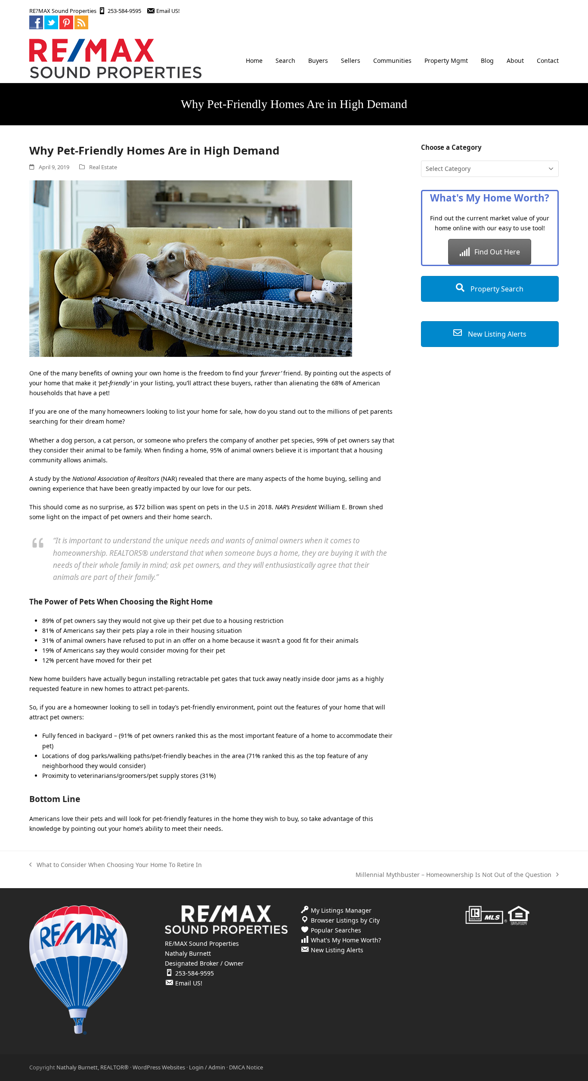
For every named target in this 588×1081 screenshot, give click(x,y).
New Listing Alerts (496, 334)
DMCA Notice (246, 1067)
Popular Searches (336, 930)
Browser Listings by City (345, 920)
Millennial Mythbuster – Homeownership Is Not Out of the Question (453, 875)
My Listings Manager (341, 910)
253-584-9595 (124, 11)
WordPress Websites (159, 1067)
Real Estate (103, 167)
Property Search (496, 289)
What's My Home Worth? (346, 940)
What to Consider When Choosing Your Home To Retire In (115, 865)
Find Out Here (497, 252)
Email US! (167, 11)
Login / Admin (207, 1067)
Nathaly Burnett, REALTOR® (92, 1067)
